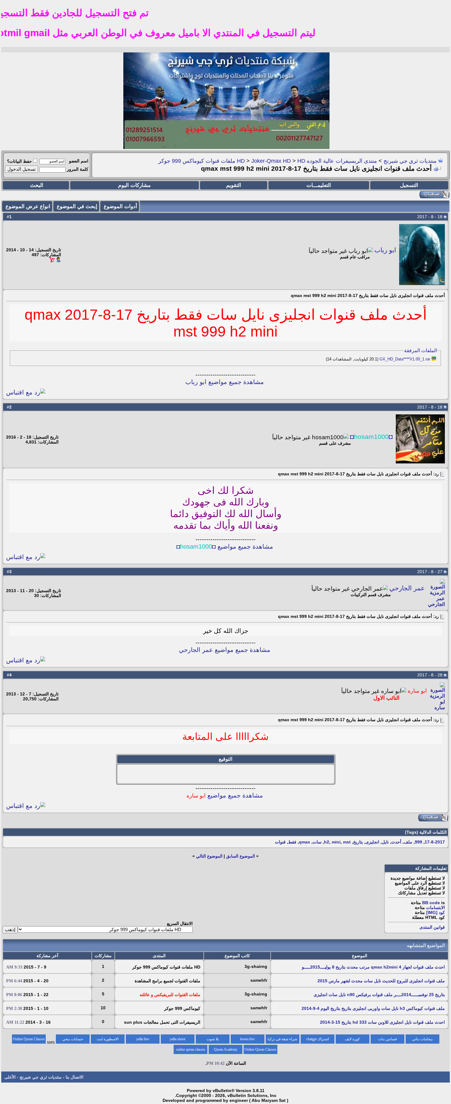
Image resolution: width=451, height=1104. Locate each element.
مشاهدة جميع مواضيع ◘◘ (224, 546)
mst (347, 841)
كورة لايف (352, 1039)
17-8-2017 (435, 841)
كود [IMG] (435, 912)
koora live (247, 1039)
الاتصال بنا (74, 1077)
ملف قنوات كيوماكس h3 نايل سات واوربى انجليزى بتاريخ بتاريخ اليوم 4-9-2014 (373, 1008)
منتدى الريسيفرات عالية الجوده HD (307, 161)
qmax (304, 841)
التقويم (233, 185)
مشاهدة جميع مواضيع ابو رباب (224, 382)
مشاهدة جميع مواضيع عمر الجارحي (224, 649)
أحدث (396, 841)
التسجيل (409, 185)
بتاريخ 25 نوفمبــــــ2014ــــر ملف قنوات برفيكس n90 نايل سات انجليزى (379, 994)
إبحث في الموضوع (77, 206)
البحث (36, 185)
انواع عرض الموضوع (28, 206)
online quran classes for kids (190, 1050)
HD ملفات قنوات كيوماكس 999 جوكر (231, 161)
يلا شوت (212, 1039)
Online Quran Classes (260, 1049)
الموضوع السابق (240, 856)
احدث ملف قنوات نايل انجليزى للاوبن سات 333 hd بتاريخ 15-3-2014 (382, 1022)
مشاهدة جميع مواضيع (225, 795)
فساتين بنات (387, 1039)
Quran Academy (225, 1049)
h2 (326, 841)
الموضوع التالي (209, 856)
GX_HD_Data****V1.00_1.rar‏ (405, 359)
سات (317, 841)
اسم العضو (78, 160)
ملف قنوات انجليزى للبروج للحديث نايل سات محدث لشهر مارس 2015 (381, 980)
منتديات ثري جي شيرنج (410, 161)
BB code (431, 902)
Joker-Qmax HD (271, 161)
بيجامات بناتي (422, 1039)
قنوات (280, 841)
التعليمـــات (318, 185)
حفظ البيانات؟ (19, 161)
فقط (292, 841)
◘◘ (371, 436)
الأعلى (10, 1077)
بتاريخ (358, 841)
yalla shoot (177, 1039)
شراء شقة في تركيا (282, 1039)
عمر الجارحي (407, 588)
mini (336, 841)
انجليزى (372, 841)
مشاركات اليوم (134, 185)
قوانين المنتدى (432, 927)
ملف (408, 841)
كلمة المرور (77, 169)
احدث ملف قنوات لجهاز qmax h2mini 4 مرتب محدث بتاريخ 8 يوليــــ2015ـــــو (373, 967)
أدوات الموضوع (120, 206)
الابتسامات (435, 907)
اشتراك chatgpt (317, 1039)
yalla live (142, 1039)
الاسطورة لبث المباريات (107, 1040)
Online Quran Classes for (29, 1040)
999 (418, 841)
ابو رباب (385, 250)
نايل (385, 841)
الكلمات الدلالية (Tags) (426, 832)
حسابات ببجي (72, 1039)
